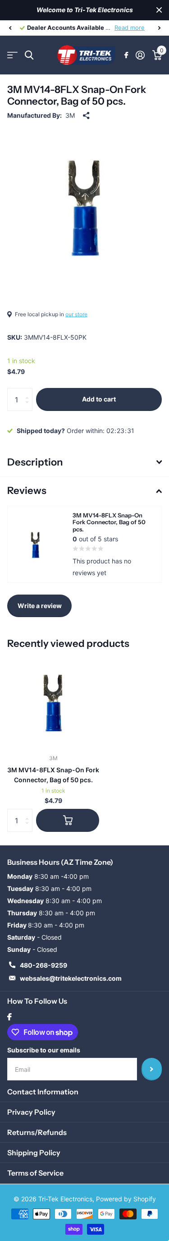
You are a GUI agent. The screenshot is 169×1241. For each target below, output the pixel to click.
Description (35, 462)
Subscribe (152, 1069)
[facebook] (9, 1016)
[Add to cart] (67, 820)
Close (159, 10)
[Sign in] (140, 55)
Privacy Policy (31, 1111)
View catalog (12, 55)
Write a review (40, 605)
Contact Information (42, 1091)
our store (76, 314)
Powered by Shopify (126, 1199)
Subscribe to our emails (43, 1050)
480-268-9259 (43, 965)
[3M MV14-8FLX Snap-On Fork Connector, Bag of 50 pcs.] (53, 701)
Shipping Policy (33, 1152)
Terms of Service (35, 1172)
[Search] (29, 55)
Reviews (26, 490)
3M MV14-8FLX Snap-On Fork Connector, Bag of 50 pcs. (53, 774)
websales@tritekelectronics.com (71, 978)
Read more (129, 27)
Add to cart (99, 399)
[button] (10, 28)
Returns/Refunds (37, 1132)
